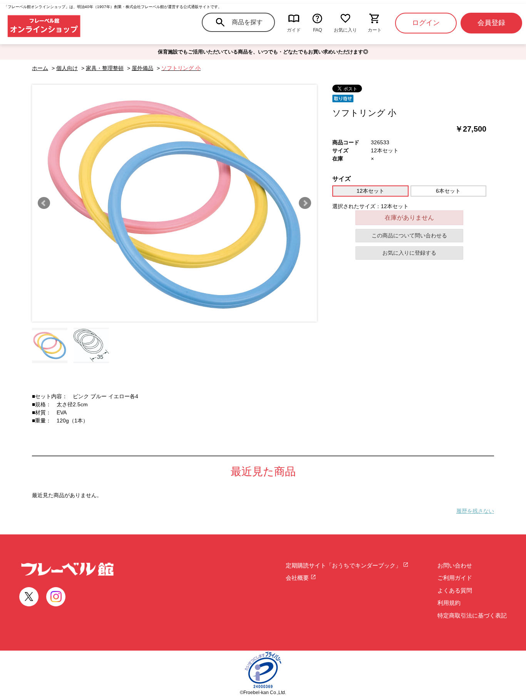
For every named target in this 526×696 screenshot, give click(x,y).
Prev (44, 203)
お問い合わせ (454, 565)
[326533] (49, 345)
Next (305, 203)
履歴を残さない (475, 511)
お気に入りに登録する (409, 253)
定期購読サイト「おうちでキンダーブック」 (344, 565)
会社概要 (298, 577)
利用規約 (449, 602)
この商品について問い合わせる (409, 235)
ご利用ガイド (454, 577)
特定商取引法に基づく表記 (472, 615)
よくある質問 (454, 590)
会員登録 (491, 23)
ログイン (426, 23)
